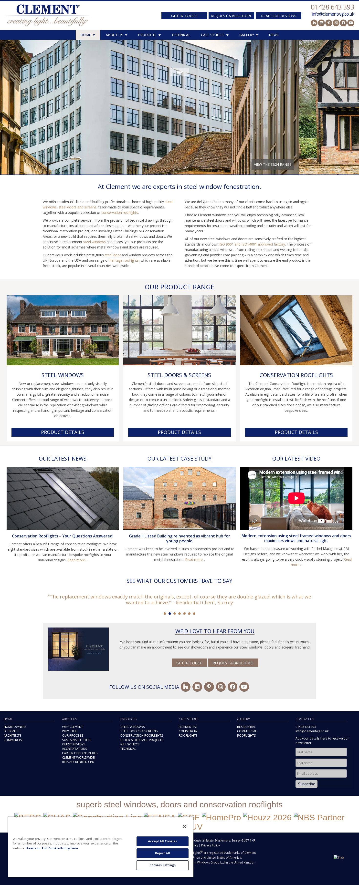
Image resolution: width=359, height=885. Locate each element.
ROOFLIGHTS (188, 735)
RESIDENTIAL (188, 726)
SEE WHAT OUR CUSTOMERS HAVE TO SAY (179, 580)
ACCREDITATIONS (74, 748)
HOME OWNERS (15, 726)
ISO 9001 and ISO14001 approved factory (252, 244)
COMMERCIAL (13, 740)
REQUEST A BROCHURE (231, 15)
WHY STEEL (70, 731)
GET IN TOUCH (184, 15)
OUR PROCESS (72, 735)
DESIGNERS (12, 731)
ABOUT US (114, 34)
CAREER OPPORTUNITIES (80, 753)
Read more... (77, 560)
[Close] (184, 826)
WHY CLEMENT (72, 726)
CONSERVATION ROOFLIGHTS (296, 375)
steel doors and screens (77, 207)
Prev (6, 106)
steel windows (94, 241)
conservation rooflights (119, 212)
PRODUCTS (147, 34)
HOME (86, 34)
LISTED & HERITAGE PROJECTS (141, 740)
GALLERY (246, 34)
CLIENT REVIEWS (73, 744)
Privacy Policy (210, 845)
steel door (113, 255)
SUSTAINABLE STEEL (76, 740)
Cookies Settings (162, 865)
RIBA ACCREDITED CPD (78, 762)
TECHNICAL (180, 34)
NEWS (274, 34)
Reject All (162, 853)
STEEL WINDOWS (63, 375)
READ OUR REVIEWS (278, 15)
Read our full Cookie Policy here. (52, 848)
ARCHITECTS (12, 735)
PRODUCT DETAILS (62, 432)
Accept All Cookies (162, 841)
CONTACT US (305, 719)
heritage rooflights (124, 260)
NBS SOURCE (129, 744)
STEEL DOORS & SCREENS (179, 375)
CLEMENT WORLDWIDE (78, 757)
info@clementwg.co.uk (333, 14)
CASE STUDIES (212, 34)
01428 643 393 (332, 6)
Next (353, 106)
